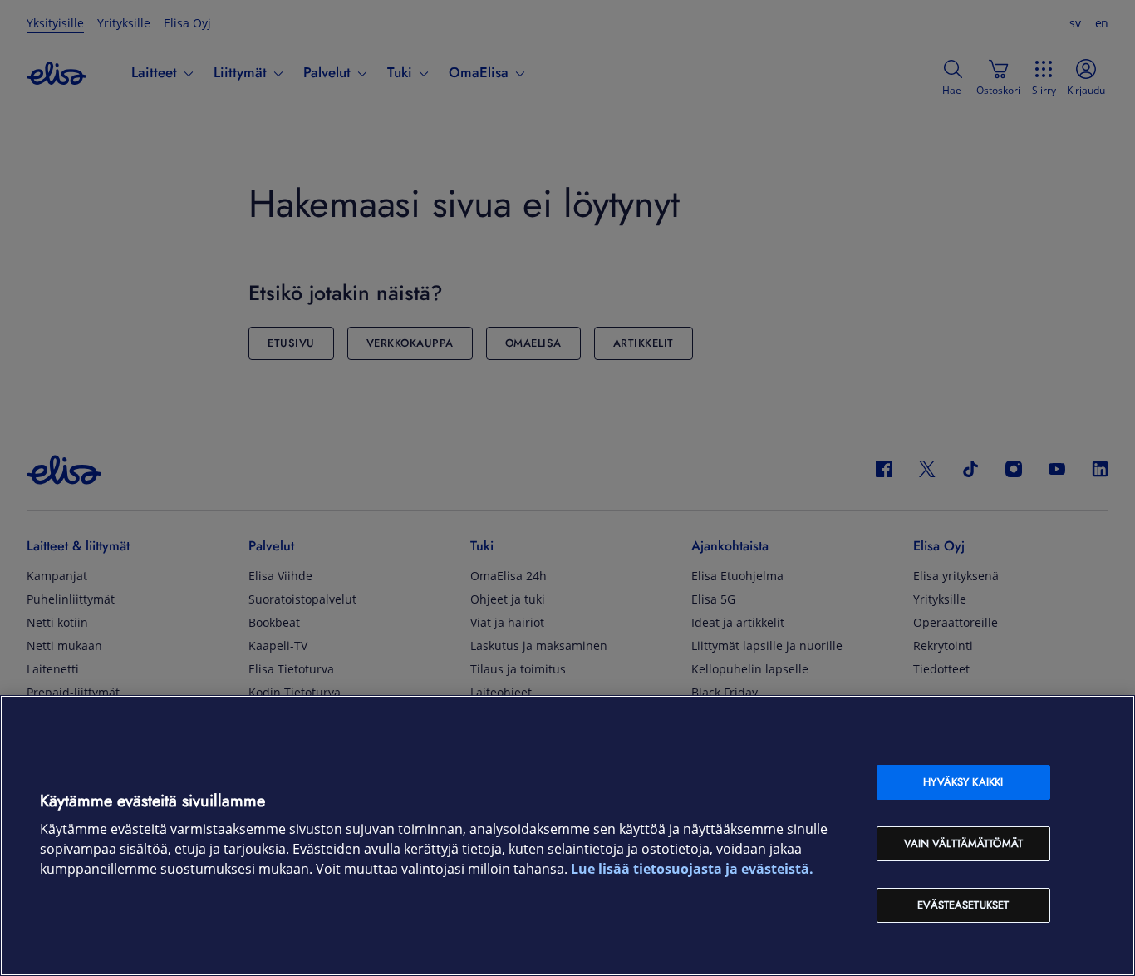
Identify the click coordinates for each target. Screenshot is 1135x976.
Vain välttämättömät (963, 843)
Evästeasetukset (963, 905)
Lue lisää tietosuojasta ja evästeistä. (692, 869)
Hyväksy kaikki (963, 782)
